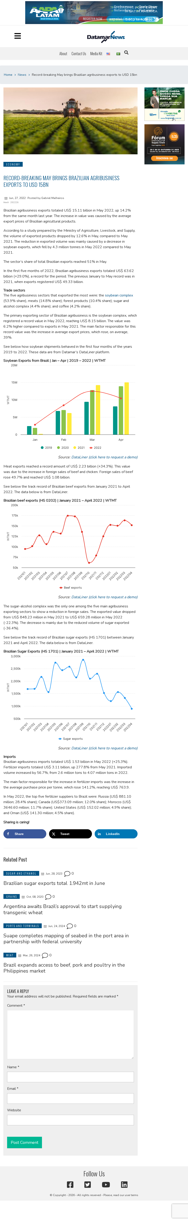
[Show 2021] (79, 447)
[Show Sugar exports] (70, 738)
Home (8, 75)
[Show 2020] (63, 447)
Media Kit (96, 53)
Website (14, 1110)
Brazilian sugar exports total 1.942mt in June (54, 883)
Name (13, 1067)
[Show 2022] (95, 447)
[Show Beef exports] (70, 587)
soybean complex (119, 295)
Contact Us (79, 53)
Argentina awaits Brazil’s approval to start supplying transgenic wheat (62, 909)
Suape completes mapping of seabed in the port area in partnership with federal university (66, 938)
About (63, 53)
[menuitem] (63, 53)
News (22, 75)
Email (12, 1088)
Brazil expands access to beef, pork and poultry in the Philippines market (64, 968)
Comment (16, 1005)
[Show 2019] (46, 447)
